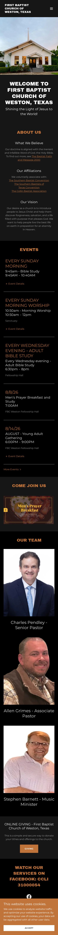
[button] (51, 9)
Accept (29, 928)
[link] (21, 12)
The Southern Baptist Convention (29, 180)
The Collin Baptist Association (29, 191)
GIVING (29, 848)
